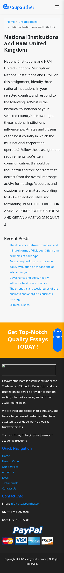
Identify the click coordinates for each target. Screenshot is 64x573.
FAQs (5, 477)
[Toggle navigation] (57, 7)
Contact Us (9, 488)
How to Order (11, 461)
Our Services (10, 467)
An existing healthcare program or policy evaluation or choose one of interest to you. (32, 267)
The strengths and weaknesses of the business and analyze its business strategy (34, 294)
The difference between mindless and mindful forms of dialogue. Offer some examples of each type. (35, 250)
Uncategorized (28, 22)
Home (11, 22)
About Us (8, 472)
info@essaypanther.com (25, 503)
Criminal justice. (20, 305)
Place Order (57, 334)
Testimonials (10, 483)
